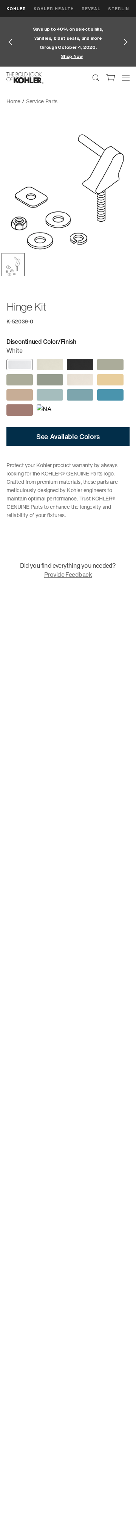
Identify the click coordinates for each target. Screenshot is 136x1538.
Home (13, 101)
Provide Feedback (68, 574)
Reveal (91, 8)
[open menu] (126, 78)
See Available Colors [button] (68, 436)
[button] (13, 264)
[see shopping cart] (110, 78)
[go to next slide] (126, 42)
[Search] (96, 78)
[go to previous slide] (10, 42)
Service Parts (41, 101)
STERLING (120, 8)
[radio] (19, 364)
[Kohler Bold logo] (24, 78)
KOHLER (16, 8)
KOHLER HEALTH (54, 8)
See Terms (87, 51)
